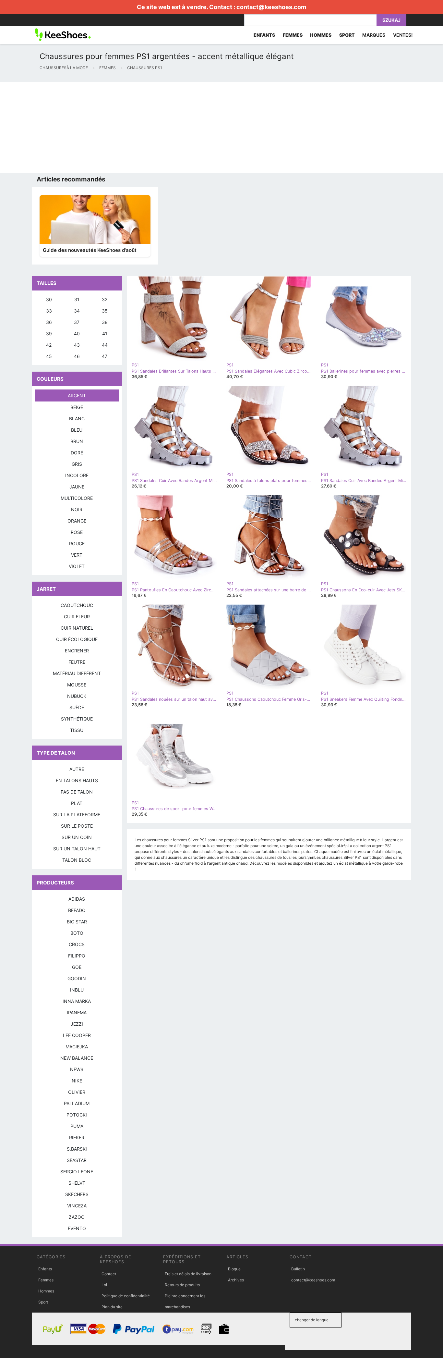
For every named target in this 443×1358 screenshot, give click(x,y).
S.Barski (77, 1149)
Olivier (76, 1092)
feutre (76, 662)
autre (76, 769)
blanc (77, 418)
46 (77, 356)
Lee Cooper (77, 1035)
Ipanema (77, 1012)
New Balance (76, 1058)
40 (77, 333)
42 (49, 345)
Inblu (77, 990)
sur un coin (77, 837)
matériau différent (77, 673)
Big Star (77, 921)
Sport (43, 1302)
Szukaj (391, 20)
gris (77, 464)
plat (76, 803)
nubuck (76, 696)
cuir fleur (77, 616)
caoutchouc (77, 605)
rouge (77, 543)
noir (76, 509)
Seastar (77, 1160)
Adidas (76, 899)
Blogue (234, 1268)
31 (76, 299)
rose (77, 532)
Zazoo (77, 1217)
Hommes (46, 1291)
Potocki (76, 1114)
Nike (77, 1080)
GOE (76, 967)
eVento (77, 1228)
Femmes (46, 1280)
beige (76, 407)
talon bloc (76, 860)
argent (77, 395)
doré (77, 452)
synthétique (77, 719)
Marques (373, 35)
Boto (76, 933)
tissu (76, 730)
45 (49, 356)
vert (76, 555)
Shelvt (76, 1183)
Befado (77, 910)
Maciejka (77, 1046)
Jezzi (77, 1024)
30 (49, 299)
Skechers (77, 1194)
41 (104, 333)
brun (76, 441)
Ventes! (403, 35)
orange (76, 521)
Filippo (76, 955)
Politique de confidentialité (126, 1295)
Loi (104, 1284)
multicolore (77, 498)
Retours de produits (182, 1284)
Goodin (76, 978)
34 (77, 311)
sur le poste (77, 826)
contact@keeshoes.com (271, 7)
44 (105, 345)
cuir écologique (77, 639)
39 (49, 333)
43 (77, 345)
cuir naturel (77, 628)
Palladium (77, 1103)
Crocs (77, 944)
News (76, 1069)
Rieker (76, 1137)
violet (77, 566)
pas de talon (77, 792)
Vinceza (77, 1205)
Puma (76, 1126)
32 (104, 299)
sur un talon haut (77, 848)
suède (76, 707)
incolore (77, 475)
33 (49, 311)
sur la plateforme (76, 814)
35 (105, 311)
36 (49, 322)
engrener (77, 650)
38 (105, 322)
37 (76, 322)
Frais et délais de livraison (188, 1273)
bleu (76, 430)
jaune (76, 486)
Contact (109, 1273)
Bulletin (298, 1268)
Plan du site (112, 1306)
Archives (236, 1280)
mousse (76, 684)
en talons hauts (77, 780)
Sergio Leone (76, 1171)
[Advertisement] (194, 127)
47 (104, 356)
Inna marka (77, 1001)
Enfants (45, 1268)
